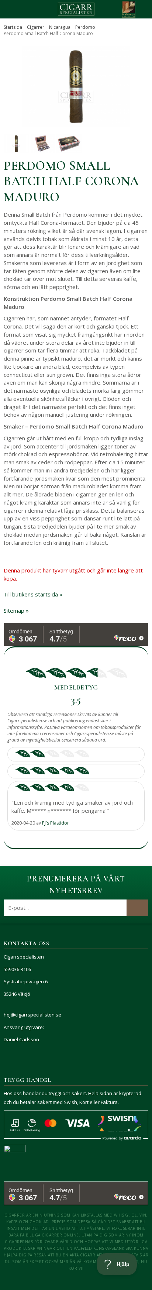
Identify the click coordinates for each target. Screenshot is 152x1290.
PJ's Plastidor (55, 823)
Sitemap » (16, 610)
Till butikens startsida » (33, 594)
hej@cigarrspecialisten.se (32, 1014)
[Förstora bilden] (76, 86)
